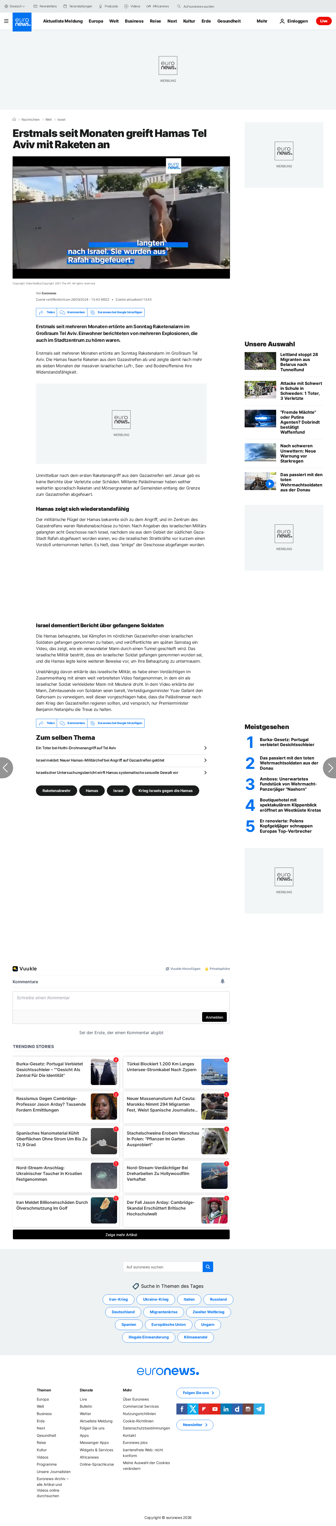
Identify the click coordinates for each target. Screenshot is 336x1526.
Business (134, 21)
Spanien (129, 1324)
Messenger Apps (94, 1442)
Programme (47, 1464)
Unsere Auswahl (270, 344)
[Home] (14, 119)
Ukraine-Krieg (156, 1299)
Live (324, 21)
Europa (96, 21)
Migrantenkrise (163, 1312)
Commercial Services (141, 1406)
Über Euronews (136, 1399)
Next (172, 21)
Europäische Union (168, 1324)
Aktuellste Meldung (62, 21)
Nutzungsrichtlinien (139, 1413)
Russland (218, 1299)
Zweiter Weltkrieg (208, 1312)
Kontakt (129, 1435)
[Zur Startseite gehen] (22, 22)
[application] (121, 217)
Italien (189, 1299)
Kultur (189, 21)
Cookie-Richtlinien (138, 1420)
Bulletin (86, 1406)
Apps (84, 1435)
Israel (61, 119)
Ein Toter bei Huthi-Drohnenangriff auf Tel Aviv (76, 748)
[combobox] (205, 6)
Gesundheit (229, 21)
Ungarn (207, 1324)
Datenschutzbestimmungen (146, 1428)
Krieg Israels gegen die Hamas (166, 790)
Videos (42, 1457)
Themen (44, 1390)
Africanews (89, 1457)
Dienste (86, 1390)
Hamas (92, 790)
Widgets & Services (96, 1450)
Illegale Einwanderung (149, 1337)
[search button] (179, 6)
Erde (206, 21)
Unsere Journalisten (54, 1471)
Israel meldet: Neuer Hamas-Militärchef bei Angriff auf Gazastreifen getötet (100, 760)
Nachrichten (31, 119)
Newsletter (192, 1424)
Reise (155, 21)
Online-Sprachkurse (97, 1464)
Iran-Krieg (118, 1299)
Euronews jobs (135, 1442)
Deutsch (16, 6)
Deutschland (123, 1312)
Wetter (85, 1413)
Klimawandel (195, 1337)
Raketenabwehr (57, 790)
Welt (114, 21)
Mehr (127, 1390)
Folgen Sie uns (92, 1428)
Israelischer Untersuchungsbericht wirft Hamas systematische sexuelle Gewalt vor (107, 772)
